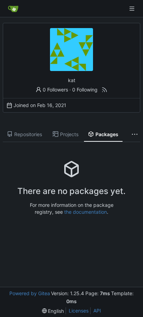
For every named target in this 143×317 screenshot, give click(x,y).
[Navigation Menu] (133, 8)
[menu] (53, 311)
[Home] (13, 8)
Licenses (79, 311)
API (97, 311)
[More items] (134, 134)
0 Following (85, 90)
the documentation (85, 212)
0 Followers (55, 90)
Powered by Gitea (29, 293)
